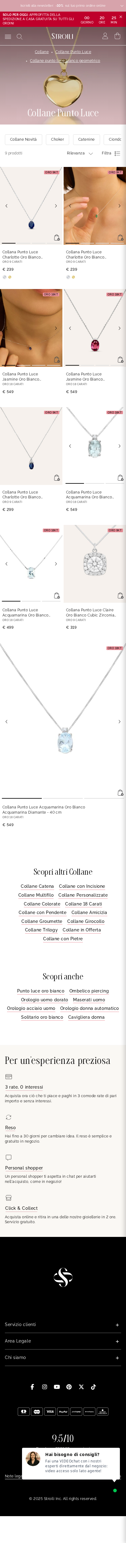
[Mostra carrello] (117, 36)
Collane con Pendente (42, 912)
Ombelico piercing (89, 990)
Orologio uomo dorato (44, 999)
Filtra (106, 153)
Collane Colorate (42, 904)
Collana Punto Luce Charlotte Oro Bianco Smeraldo (85, 255)
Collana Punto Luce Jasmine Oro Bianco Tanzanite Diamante (20, 377)
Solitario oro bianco (42, 1017)
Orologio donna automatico (89, 1008)
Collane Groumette (41, 921)
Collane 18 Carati (83, 904)
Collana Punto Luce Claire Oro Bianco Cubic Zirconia (90, 613)
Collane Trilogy (41, 929)
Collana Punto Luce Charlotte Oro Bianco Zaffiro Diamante (25, 495)
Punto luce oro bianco (41, 990)
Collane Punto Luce (73, 52)
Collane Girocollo (86, 921)
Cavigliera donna (86, 1017)
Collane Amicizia (89, 912)
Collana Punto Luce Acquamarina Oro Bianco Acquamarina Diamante (89, 495)
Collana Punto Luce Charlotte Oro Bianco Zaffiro (21, 255)
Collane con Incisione (82, 886)
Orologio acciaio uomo (31, 1008)
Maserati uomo (89, 999)
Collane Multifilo (36, 895)
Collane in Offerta (82, 929)
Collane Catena (37, 886)
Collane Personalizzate (83, 895)
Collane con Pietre (63, 938)
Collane (42, 52)
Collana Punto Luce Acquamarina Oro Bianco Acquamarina (25, 613)
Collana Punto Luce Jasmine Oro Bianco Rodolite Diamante (91, 377)
